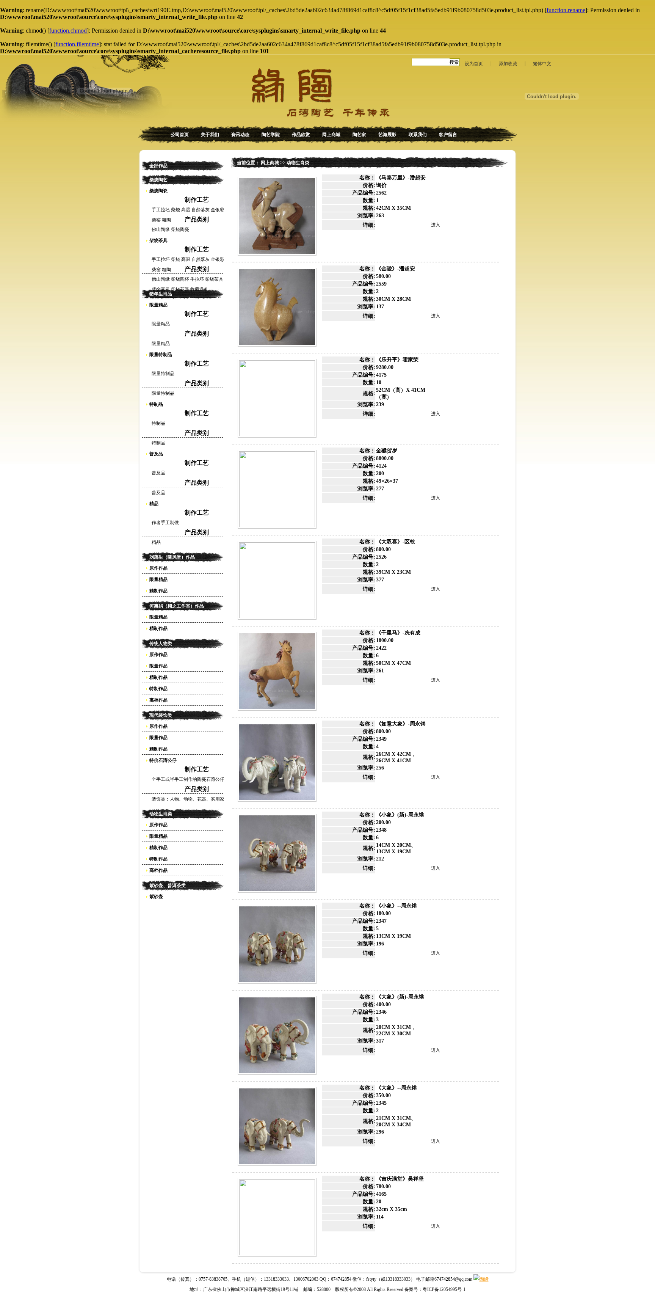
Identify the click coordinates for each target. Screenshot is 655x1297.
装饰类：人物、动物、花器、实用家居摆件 (195, 799)
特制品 (156, 404)
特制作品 (158, 688)
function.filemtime (77, 44)
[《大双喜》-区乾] (277, 580)
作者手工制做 (165, 522)
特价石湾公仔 (163, 760)
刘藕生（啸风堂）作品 (172, 557)
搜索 (454, 62)
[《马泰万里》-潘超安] (277, 216)
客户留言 (448, 134)
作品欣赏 (301, 134)
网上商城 (331, 134)
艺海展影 (387, 134)
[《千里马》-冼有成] (277, 671)
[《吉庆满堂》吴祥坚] (277, 1217)
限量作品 (158, 666)
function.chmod (68, 30)
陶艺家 (359, 134)
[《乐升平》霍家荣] (277, 398)
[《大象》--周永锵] (277, 1126)
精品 (153, 503)
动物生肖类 (160, 814)
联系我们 (418, 134)
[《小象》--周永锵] (277, 944)
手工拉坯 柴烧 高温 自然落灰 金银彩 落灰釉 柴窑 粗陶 (195, 211)
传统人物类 (160, 643)
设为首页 (474, 63)
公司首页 (180, 134)
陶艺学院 (271, 134)
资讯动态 (240, 134)
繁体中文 (542, 63)
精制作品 (158, 591)
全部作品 (158, 165)
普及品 (156, 454)
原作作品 (158, 568)
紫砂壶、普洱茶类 (167, 885)
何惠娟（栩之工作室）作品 (176, 606)
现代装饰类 (160, 715)
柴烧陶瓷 (158, 190)
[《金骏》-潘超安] (277, 307)
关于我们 (210, 134)
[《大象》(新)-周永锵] (277, 1035)
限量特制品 (160, 354)
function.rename (566, 10)
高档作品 (158, 700)
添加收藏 (508, 63)
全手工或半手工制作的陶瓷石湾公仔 (188, 779)
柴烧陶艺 (158, 179)
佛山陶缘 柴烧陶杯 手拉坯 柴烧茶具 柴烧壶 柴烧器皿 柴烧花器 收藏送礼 (195, 280)
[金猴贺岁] (277, 489)
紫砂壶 (156, 896)
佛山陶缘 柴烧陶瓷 (170, 229)
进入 (435, 225)
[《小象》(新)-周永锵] (277, 853)
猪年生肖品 (160, 294)
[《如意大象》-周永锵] (277, 762)
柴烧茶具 (158, 240)
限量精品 (158, 305)
